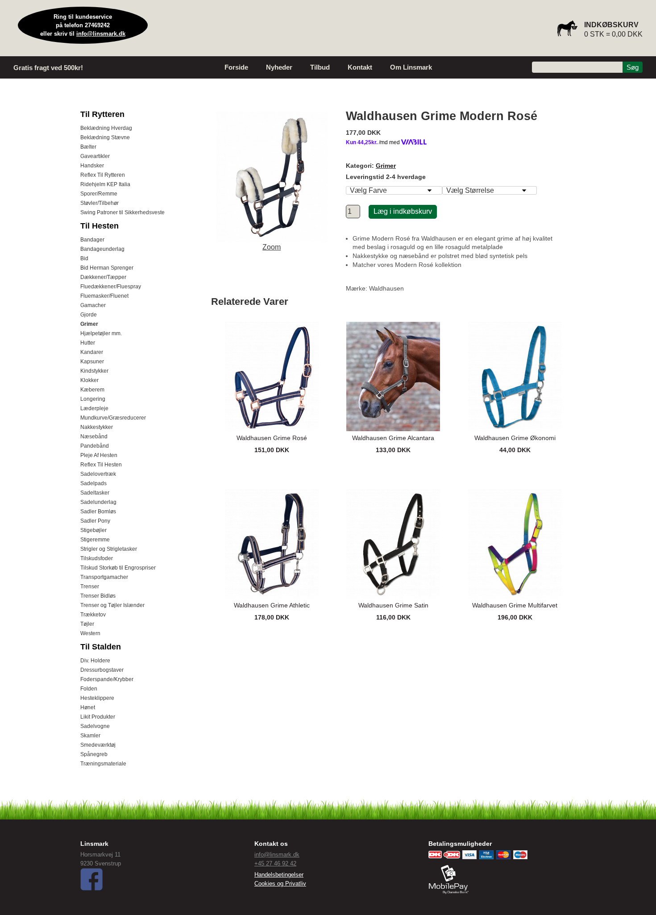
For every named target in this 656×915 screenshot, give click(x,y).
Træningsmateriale (103, 764)
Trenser (89, 586)
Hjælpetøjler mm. (101, 333)
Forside (236, 67)
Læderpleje (94, 408)
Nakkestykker (96, 427)
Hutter (87, 343)
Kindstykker (94, 371)
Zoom (271, 247)
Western (90, 633)
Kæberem (92, 390)
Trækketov (93, 614)
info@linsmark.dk (100, 33)
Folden (88, 689)
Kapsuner (92, 361)
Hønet (87, 707)
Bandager (92, 240)
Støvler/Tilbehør (99, 203)
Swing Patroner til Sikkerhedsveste (122, 212)
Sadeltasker (94, 493)
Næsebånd (94, 436)
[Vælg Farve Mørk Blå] (394, 190)
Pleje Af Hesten (98, 455)
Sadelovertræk (98, 474)
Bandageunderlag (102, 249)
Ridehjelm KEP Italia (105, 184)
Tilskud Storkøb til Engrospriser (118, 568)
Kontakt (360, 67)
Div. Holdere (95, 660)
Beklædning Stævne (105, 137)
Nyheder (279, 67)
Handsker (92, 165)
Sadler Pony (95, 521)
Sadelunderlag (98, 502)
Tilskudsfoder (96, 558)
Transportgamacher (104, 577)
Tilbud (320, 67)
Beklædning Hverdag (106, 128)
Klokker (89, 380)
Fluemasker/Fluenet (104, 296)
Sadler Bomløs (98, 511)
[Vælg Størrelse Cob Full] (489, 190)
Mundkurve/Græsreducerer (113, 418)
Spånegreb (94, 754)
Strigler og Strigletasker (108, 549)
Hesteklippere (97, 698)
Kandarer (91, 352)
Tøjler (87, 624)
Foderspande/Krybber (106, 679)
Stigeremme (95, 540)
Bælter (88, 147)
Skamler (90, 735)
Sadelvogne (95, 726)
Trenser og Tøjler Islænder (112, 605)
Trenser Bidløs (98, 596)
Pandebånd (94, 446)
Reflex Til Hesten (101, 465)
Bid (84, 258)
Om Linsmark (411, 67)
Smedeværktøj (98, 745)
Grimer (89, 324)
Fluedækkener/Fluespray (110, 286)
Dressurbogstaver (102, 670)
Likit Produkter (97, 717)
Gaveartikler (95, 156)
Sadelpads (93, 483)
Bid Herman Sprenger (106, 268)
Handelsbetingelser (278, 874)
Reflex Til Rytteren (102, 175)
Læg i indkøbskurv (403, 211)
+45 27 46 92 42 (275, 863)
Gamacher (93, 305)
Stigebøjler (93, 530)
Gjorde (88, 315)
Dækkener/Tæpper (103, 277)
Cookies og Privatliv (280, 883)
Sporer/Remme (98, 194)
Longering (92, 399)
